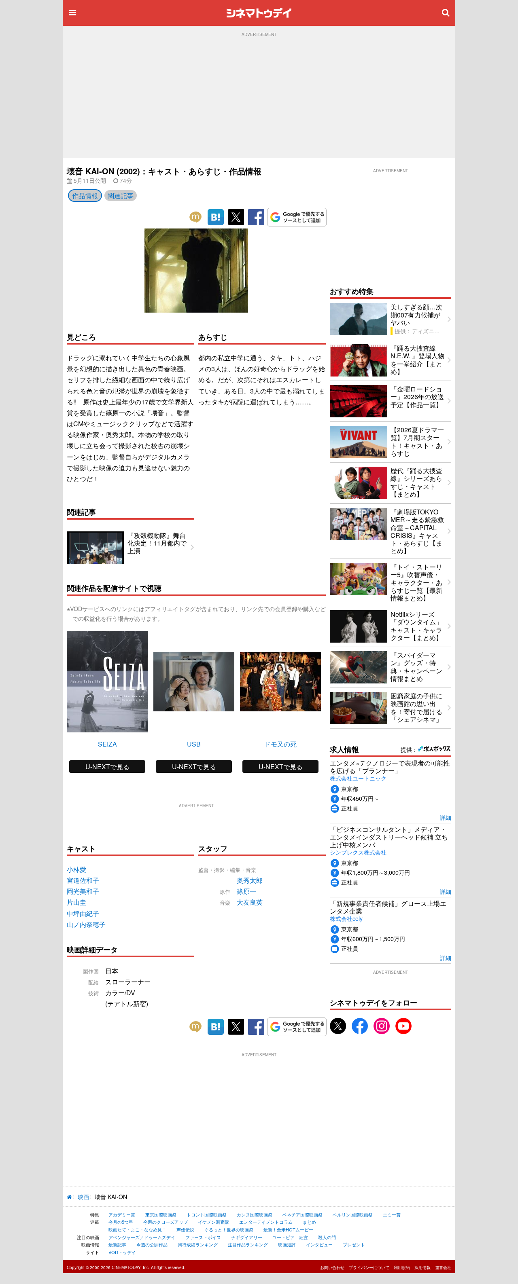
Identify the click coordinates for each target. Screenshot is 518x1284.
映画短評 (287, 1244)
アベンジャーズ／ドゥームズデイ (141, 1237)
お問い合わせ (332, 1267)
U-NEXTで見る (107, 766)
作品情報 (85, 195)
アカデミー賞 (121, 1214)
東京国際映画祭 (160, 1214)
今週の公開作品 (152, 1244)
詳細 (445, 817)
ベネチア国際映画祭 (302, 1214)
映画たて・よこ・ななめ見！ (137, 1229)
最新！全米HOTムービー (288, 1229)
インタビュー (319, 1244)
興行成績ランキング (198, 1244)
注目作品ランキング (248, 1244)
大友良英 (250, 902)
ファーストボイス (203, 1237)
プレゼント (354, 1244)
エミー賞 (392, 1214)
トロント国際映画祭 (207, 1214)
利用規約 (402, 1267)
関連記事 (121, 195)
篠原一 (246, 891)
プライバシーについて (369, 1267)
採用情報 (422, 1267)
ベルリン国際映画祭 (353, 1214)
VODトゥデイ (122, 1252)
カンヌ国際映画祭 (254, 1214)
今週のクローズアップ (165, 1221)
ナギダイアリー (246, 1237)
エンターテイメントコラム (266, 1221)
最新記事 (117, 1244)
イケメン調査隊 (213, 1221)
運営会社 (443, 1267)
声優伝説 (185, 1229)
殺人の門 (327, 1237)
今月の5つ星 (120, 1221)
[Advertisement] (259, 97)
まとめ (309, 1221)
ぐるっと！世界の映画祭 (228, 1229)
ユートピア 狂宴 (290, 1237)
